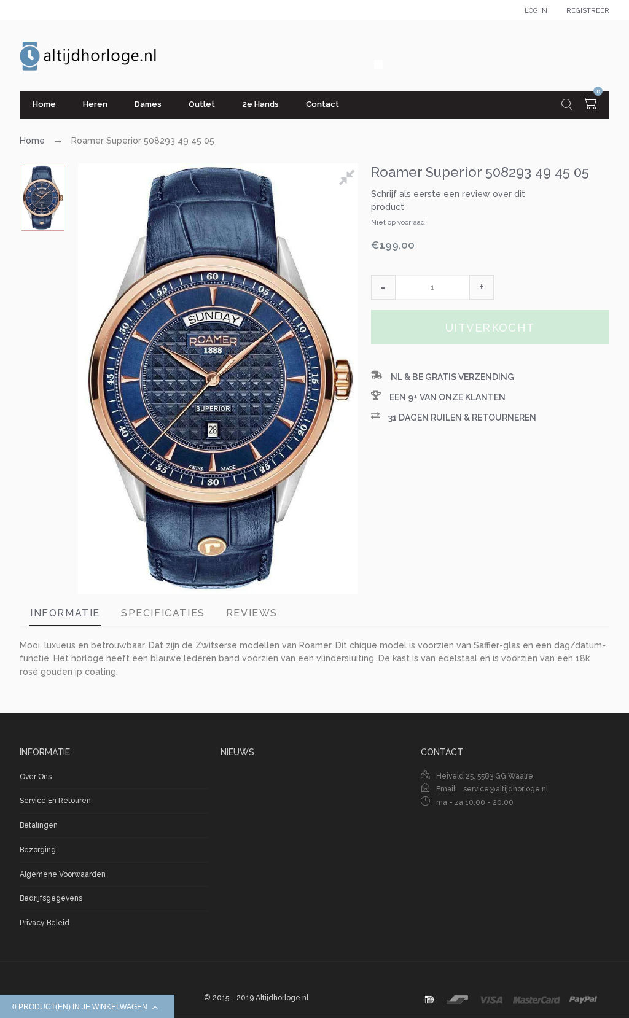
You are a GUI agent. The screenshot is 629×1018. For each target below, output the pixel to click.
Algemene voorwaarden (63, 874)
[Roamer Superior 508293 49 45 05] (42, 197)
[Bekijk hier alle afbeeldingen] (349, 179)
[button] (383, 287)
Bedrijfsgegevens (51, 898)
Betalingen (39, 825)
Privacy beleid (44, 923)
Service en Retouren (55, 800)
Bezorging (38, 849)
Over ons (36, 776)
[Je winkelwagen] (590, 105)
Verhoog (481, 287)
